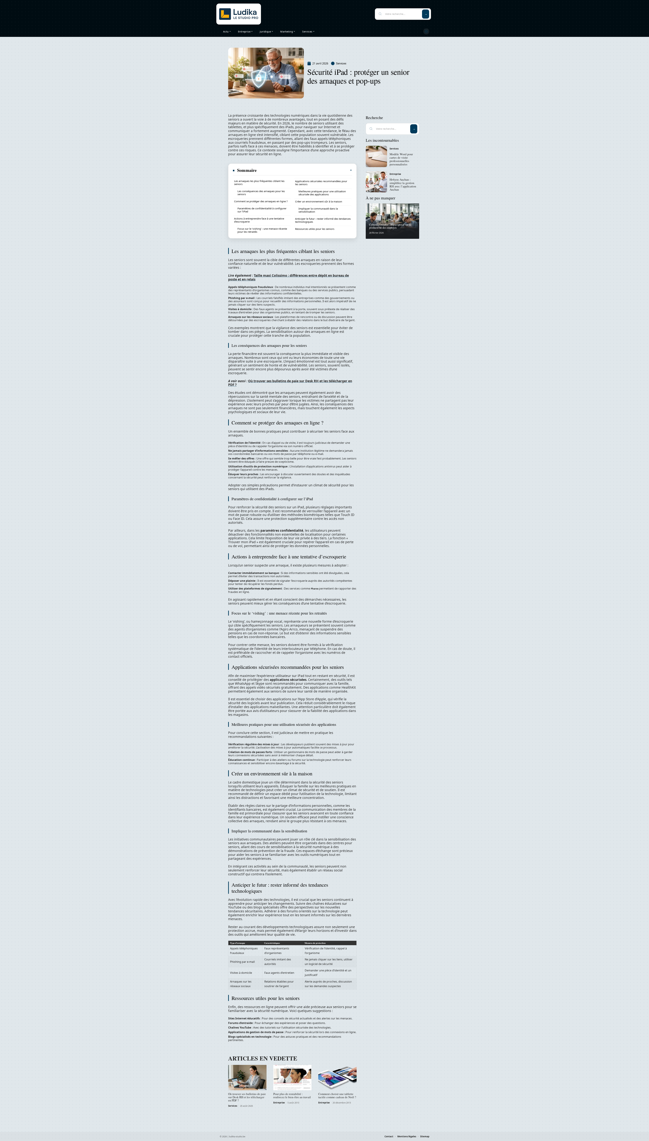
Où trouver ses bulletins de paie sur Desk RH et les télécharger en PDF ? (290, 383)
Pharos (314, 588)
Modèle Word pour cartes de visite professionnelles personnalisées (401, 159)
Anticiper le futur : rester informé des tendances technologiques (323, 220)
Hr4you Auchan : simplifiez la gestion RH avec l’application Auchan (403, 184)
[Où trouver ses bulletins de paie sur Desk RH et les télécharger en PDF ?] (247, 1077)
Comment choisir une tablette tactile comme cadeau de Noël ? (337, 1095)
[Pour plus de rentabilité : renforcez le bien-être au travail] (292, 1077)
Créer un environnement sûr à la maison (318, 201)
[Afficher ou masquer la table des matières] (304, 170)
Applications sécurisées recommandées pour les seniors (321, 182)
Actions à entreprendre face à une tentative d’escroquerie (259, 220)
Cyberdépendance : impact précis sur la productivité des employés (390, 226)
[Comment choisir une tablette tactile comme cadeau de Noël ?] (337, 1077)
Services (341, 63)
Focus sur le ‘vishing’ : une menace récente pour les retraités (262, 230)
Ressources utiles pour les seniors (314, 228)
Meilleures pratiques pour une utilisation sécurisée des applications (322, 193)
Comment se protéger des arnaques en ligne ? (261, 201)
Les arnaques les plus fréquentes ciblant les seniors (259, 182)
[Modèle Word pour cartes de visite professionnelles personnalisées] (376, 156)
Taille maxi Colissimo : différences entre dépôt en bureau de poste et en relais (288, 277)
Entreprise (279, 1102)
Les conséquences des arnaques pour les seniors (261, 192)
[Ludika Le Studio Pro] (238, 14)
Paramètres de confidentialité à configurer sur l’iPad (261, 210)
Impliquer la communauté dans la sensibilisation (318, 210)
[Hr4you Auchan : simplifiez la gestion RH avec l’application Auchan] (376, 181)
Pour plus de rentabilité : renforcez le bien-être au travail (292, 1095)
